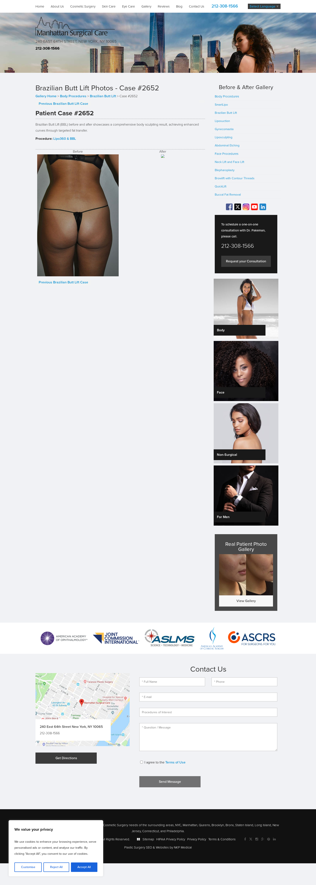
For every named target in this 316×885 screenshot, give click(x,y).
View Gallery (246, 601)
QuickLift (220, 186)
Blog (179, 6)
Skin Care (109, 6)
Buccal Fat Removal (228, 194)
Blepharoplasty (225, 170)
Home (39, 6)
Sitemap (148, 839)
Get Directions (66, 758)
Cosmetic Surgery (82, 6)
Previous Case (63, 104)
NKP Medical (183, 847)
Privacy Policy (196, 839)
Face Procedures (226, 154)
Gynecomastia (224, 129)
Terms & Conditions (222, 839)
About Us (57, 6)
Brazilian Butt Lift (103, 96)
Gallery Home (46, 96)
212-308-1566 (225, 6)
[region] (56, 848)
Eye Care (128, 6)
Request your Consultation (246, 261)
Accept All (84, 867)
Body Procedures (73, 96)
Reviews (164, 6)
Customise (28, 867)
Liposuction (222, 121)
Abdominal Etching (227, 145)
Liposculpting (223, 137)
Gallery (146, 6)
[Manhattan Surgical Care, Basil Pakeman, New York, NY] (75, 26)
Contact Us (196, 6)
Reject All (56, 867)
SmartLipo (221, 104)
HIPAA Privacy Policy (170, 839)
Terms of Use (175, 762)
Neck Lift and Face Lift (229, 162)
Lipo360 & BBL (64, 139)
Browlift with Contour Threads (235, 178)
